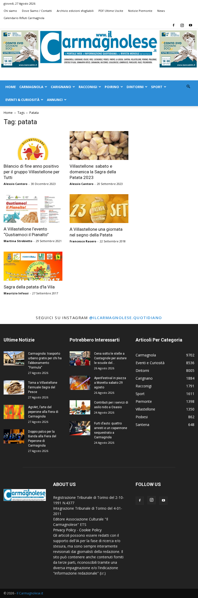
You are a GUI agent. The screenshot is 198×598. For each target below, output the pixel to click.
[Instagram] (182, 25)
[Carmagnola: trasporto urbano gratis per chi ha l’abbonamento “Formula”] (14, 358)
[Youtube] (190, 25)
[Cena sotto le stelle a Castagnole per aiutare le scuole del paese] (80, 358)
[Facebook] (173, 25)
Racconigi (88, 86)
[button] (188, 86)
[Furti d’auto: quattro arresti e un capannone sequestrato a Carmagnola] (80, 428)
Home (10, 86)
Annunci (55, 99)
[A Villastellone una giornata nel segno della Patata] (99, 208)
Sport (156, 86)
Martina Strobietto (18, 241)
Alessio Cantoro (15, 184)
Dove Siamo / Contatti (37, 11)
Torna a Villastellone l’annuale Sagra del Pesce (42, 387)
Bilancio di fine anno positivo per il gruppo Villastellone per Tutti (32, 172)
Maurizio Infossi (16, 293)
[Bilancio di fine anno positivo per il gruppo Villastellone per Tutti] (33, 145)
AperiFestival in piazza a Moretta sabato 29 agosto (110, 382)
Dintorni (135, 86)
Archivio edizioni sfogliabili (75, 11)
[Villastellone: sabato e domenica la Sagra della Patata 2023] (99, 145)
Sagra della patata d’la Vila (29, 286)
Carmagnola (31, 86)
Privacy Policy (64, 529)
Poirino (112, 86)
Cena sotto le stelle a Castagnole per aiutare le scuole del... (110, 358)
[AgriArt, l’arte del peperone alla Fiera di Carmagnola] (14, 412)
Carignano (61, 86)
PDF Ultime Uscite (110, 11)
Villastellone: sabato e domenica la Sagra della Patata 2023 (93, 172)
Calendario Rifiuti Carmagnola (24, 18)
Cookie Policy (90, 529)
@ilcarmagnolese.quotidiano (125, 317)
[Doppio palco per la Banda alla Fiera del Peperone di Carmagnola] (14, 436)
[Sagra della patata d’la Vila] (33, 266)
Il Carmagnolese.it (30, 593)
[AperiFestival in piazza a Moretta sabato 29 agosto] (80, 383)
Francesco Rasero (83, 241)
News (161, 11)
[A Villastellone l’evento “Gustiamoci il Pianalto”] (33, 208)
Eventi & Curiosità (22, 99)
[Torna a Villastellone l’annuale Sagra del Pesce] (14, 387)
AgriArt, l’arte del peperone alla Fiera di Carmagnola (43, 411)
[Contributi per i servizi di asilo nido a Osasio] (80, 407)
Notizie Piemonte (140, 11)
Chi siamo (10, 11)
